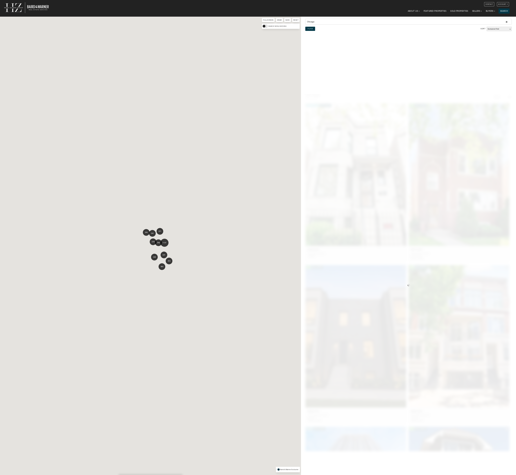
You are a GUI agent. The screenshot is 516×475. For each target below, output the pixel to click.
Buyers (490, 11)
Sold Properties (459, 11)
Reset (296, 20)
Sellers (476, 11)
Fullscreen (268, 20)
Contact (489, 4)
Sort (483, 29)
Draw (279, 20)
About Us (413, 11)
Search (504, 11)
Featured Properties (435, 11)
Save (287, 20)
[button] (165, 255)
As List (497, 97)
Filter (310, 29)
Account (502, 4)
